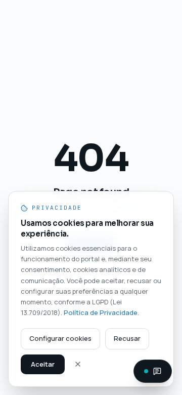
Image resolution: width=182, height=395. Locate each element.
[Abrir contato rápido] (152, 371)
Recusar (127, 338)
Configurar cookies (60, 338)
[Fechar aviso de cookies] (78, 364)
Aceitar (43, 364)
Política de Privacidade (101, 312)
